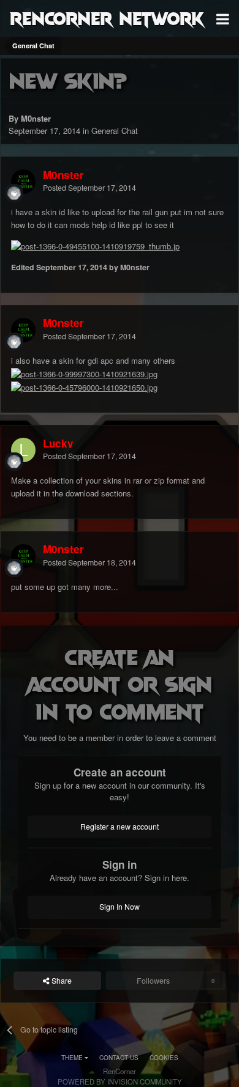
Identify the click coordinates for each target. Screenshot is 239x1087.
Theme (73, 1057)
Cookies (164, 1057)
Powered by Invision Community (120, 1081)
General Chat (114, 130)
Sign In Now (119, 906)
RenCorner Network (107, 18)
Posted (89, 187)
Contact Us (118, 1057)
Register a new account (119, 826)
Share (61, 980)
